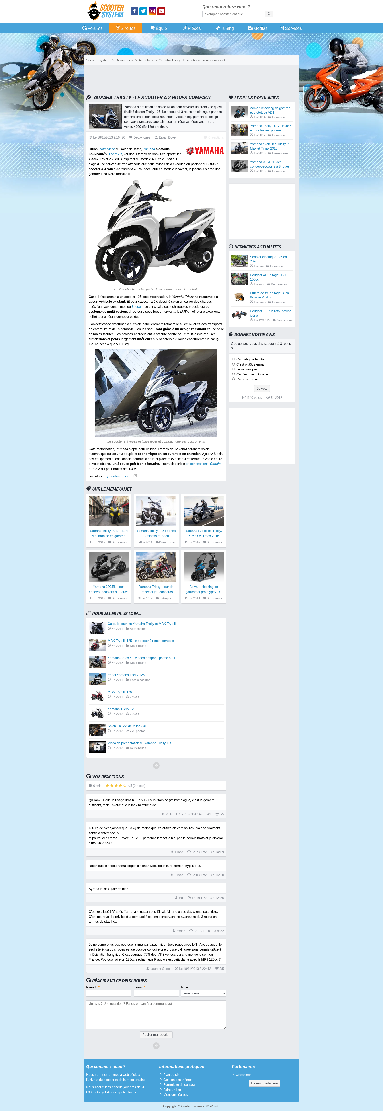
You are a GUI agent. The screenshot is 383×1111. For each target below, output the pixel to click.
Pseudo (93, 987)
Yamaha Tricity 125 (121, 709)
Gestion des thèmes (178, 1080)
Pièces (194, 28)
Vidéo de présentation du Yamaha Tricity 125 (140, 743)
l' (115, 154)
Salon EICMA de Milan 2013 (128, 726)
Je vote (262, 388)
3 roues (137, 306)
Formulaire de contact (179, 1084)
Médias (260, 28)
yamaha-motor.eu (119, 476)
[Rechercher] (269, 14)
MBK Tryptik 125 (120, 692)
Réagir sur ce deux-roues (119, 980)
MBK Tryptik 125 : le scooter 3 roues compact (141, 641)
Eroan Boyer (168, 137)
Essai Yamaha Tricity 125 (126, 675)
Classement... (245, 1074)
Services (293, 28)
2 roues (128, 28)
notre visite (107, 149)
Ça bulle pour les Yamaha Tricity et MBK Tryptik (142, 624)
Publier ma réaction (156, 1034)
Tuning (227, 28)
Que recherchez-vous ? (226, 6)
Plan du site (171, 1074)
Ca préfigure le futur (250, 359)
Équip (161, 28)
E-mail (139, 987)
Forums (95, 28)
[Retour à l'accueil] (107, 12)
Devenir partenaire (264, 1083)
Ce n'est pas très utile (252, 374)
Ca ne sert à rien (248, 379)
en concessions (203, 464)
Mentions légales (175, 1094)
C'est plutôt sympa (250, 364)
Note (184, 987)
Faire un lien (172, 1090)
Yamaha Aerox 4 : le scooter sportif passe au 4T (142, 658)
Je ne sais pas (247, 369)
